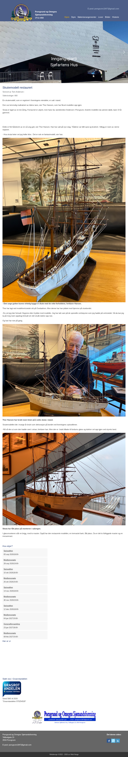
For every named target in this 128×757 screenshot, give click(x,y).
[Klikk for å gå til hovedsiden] (21, 13)
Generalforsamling (12, 624)
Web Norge (74, 754)
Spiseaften (8, 551)
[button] (4, 52)
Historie (115, 17)
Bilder (107, 17)
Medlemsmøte (10, 560)
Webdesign (54, 754)
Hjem (66, 17)
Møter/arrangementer (87, 17)
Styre (73, 17)
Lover (100, 17)
